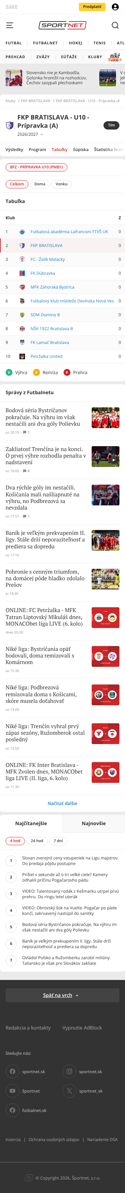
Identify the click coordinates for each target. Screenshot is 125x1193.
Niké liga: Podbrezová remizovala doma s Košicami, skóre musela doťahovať (41, 694)
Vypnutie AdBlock (82, 1027)
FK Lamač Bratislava (50, 342)
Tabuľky (59, 149)
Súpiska (81, 149)
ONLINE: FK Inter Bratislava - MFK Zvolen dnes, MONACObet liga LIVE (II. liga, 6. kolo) (44, 772)
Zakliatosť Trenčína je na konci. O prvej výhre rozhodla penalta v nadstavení (46, 456)
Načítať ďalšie (62, 803)
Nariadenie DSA (102, 1139)
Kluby (11, 101)
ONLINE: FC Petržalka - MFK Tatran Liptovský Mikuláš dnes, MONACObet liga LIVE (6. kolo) (44, 617)
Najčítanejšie (31, 823)
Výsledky (14, 149)
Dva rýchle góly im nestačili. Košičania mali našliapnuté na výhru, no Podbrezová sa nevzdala (43, 498)
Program (37, 149)
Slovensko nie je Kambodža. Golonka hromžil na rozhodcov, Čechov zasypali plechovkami (56, 77)
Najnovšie (94, 823)
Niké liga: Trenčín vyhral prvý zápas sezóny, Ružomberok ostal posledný (45, 733)
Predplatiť (92, 6)
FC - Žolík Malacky (48, 259)
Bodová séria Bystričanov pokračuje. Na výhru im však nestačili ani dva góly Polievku (43, 417)
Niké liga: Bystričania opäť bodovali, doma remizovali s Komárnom (40, 656)
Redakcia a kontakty (28, 1027)
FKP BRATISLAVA (35, 101)
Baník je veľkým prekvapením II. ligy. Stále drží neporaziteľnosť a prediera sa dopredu (45, 540)
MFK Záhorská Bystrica (52, 287)
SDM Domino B (45, 315)
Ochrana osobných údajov (53, 1139)
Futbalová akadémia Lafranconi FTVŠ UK (69, 232)
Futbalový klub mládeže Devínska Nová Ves (72, 301)
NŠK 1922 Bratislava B (52, 329)
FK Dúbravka (43, 273)
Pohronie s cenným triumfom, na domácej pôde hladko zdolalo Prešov (45, 579)
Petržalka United (46, 356)
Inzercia (13, 1139)
